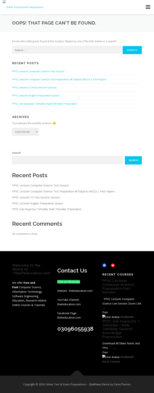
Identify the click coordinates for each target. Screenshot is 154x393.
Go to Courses (111, 361)
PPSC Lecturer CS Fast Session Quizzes (34, 87)
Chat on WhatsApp (68, 282)
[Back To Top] (77, 375)
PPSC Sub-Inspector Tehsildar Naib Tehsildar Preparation (44, 103)
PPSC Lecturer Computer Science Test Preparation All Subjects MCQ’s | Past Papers (59, 79)
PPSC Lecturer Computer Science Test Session (38, 71)
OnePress (95, 384)
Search (16, 152)
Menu (148, 7)
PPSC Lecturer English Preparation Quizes (36, 95)
